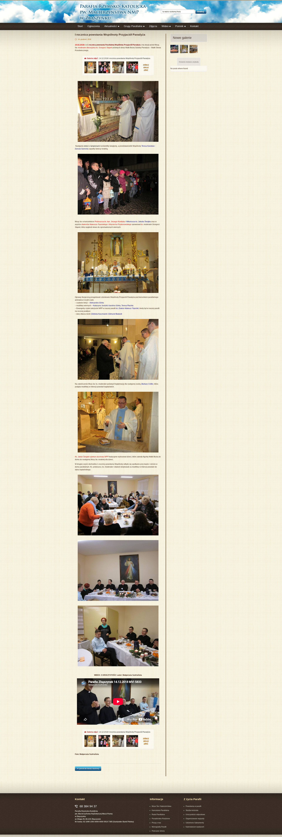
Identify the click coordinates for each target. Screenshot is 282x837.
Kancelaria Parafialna (160, 810)
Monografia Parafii (159, 827)
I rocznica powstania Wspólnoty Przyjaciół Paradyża (110, 34)
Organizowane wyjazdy (195, 819)
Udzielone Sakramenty (195, 823)
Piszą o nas (156, 823)
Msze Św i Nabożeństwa (161, 806)
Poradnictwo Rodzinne (161, 819)
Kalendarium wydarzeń (195, 827)
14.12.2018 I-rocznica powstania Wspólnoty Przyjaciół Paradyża (124, 58)
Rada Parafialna (158, 814)
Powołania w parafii (193, 806)
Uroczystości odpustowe (195, 814)
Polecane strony (158, 831)
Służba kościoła (192, 810)
